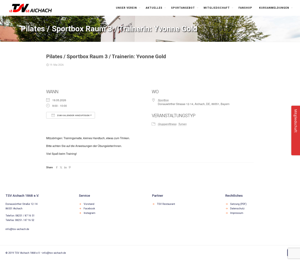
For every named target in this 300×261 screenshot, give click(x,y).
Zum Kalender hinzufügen (73, 115)
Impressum (236, 213)
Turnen (182, 124)
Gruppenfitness (167, 124)
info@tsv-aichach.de (17, 229)
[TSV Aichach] (30, 8)
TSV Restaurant (166, 204)
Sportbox (163, 100)
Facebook (89, 208)
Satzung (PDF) (238, 204)
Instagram (89, 213)
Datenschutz (237, 208)
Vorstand (89, 204)
